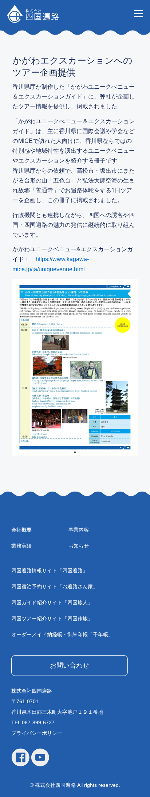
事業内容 (78, 530)
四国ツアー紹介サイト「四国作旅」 (52, 618)
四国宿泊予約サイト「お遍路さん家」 (54, 586)
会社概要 (21, 530)
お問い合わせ (69, 665)
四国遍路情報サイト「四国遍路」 (49, 570)
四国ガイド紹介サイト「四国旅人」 (52, 602)
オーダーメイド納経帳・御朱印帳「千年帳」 (62, 634)
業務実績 (21, 546)
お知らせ (78, 546)
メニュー (138, 13)
